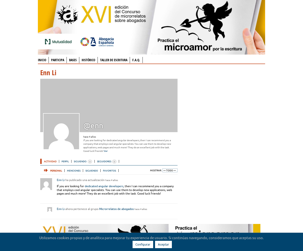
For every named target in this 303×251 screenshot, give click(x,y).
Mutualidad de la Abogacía (59, 41)
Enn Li (61, 179)
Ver (106, 151)
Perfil (65, 161)
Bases (73, 60)
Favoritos (109, 170)
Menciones (73, 170)
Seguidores (106, 161)
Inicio (42, 60)
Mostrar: (156, 170)
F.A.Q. (136, 60)
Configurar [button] (142, 244)
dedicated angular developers (104, 186)
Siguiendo (91, 170)
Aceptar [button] (163, 244)
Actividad (50, 161)
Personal (56, 170)
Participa (57, 60)
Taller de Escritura (113, 60)
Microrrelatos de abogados (116, 208)
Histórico (88, 60)
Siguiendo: (82, 161)
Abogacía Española (97, 41)
